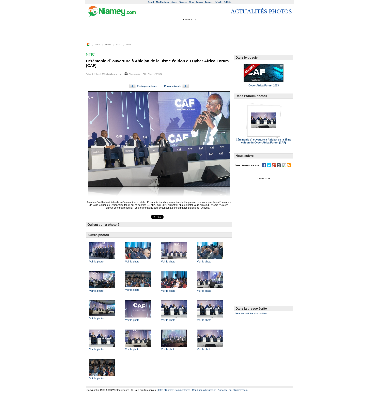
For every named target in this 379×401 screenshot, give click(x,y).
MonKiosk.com (162, 2)
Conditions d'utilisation (204, 390)
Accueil (151, 2)
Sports (174, 2)
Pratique (208, 2)
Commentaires (182, 390)
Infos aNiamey (165, 390)
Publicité (227, 2)
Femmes (199, 2)
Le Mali (218, 2)
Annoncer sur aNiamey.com (233, 390)
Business (183, 2)
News (191, 2)
